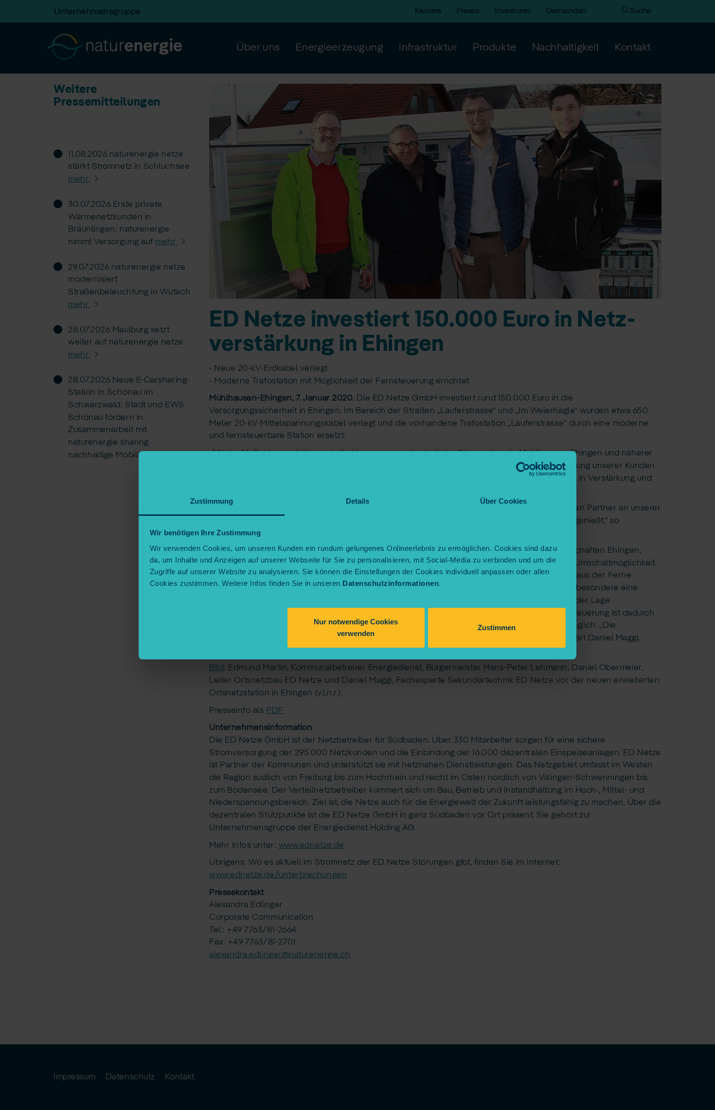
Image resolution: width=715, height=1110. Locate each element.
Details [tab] (358, 501)
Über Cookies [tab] (503, 501)
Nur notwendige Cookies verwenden (356, 627)
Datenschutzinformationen (390, 583)
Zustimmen (497, 627)
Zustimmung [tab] (211, 501)
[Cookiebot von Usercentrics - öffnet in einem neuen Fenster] (523, 469)
